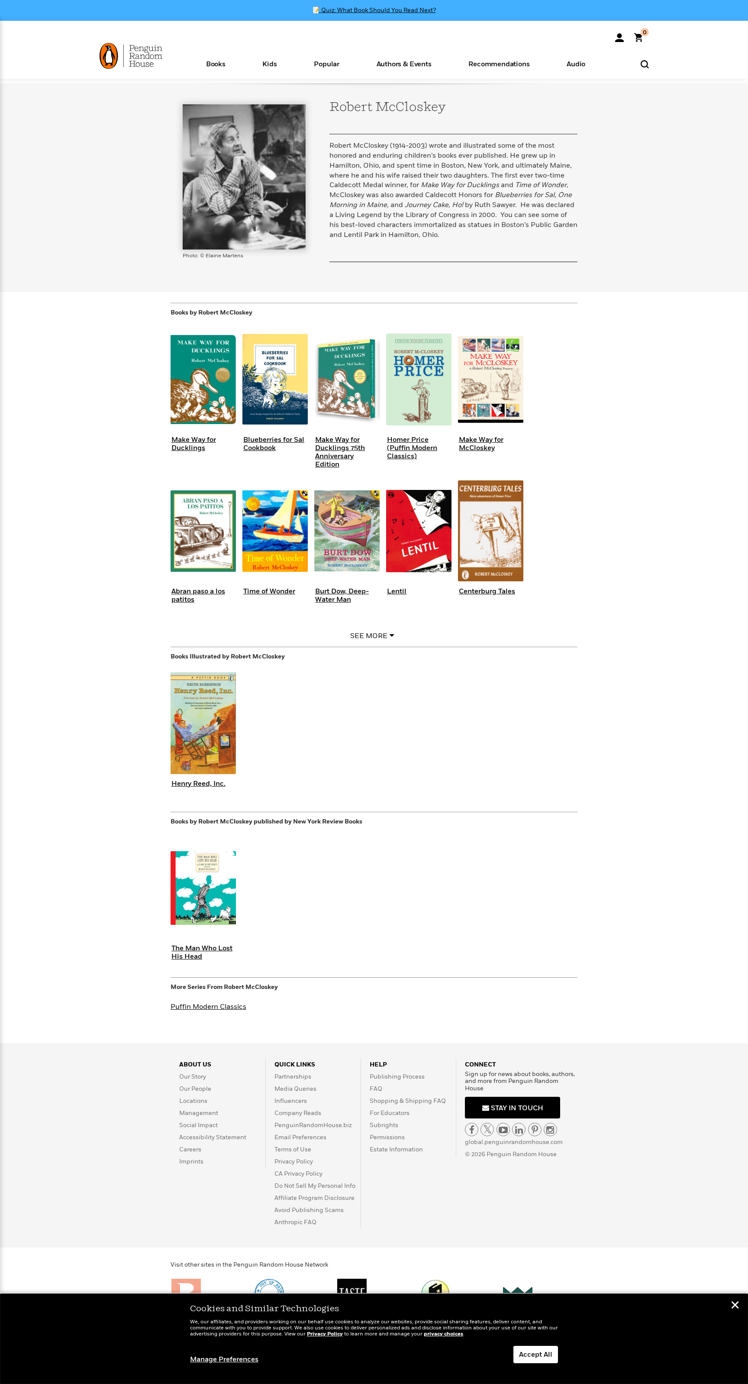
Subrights (384, 1125)
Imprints (191, 1161)
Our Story (192, 1077)
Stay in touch (516, 1108)
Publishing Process (397, 1077)
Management (198, 1113)
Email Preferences (300, 1137)
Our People (195, 1089)
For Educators (389, 1113)
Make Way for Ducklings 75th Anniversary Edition (340, 452)
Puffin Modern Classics (208, 1006)
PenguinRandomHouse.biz (313, 1125)
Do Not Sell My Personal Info (314, 1186)
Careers (190, 1149)
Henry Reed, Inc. (198, 783)
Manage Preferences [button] (224, 1359)
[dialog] (374, 1339)
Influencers (290, 1101)
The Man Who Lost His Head (201, 952)
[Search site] (645, 64)
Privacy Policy (293, 1161)
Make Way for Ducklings (193, 444)
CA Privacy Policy (298, 1174)
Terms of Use (292, 1149)
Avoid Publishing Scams (309, 1210)
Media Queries (295, 1089)
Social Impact (198, 1125)
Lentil (396, 591)
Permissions (387, 1137)
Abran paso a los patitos (198, 595)
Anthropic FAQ (295, 1222)
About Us (195, 1064)
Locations (193, 1101)
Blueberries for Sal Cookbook (273, 444)
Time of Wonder (269, 591)
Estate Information (396, 1149)
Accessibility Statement (212, 1137)
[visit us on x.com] (487, 1129)
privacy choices (443, 1334)
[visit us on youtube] (503, 1129)
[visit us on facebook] (471, 1129)
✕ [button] (735, 1306)
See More (368, 636)
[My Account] (619, 34)
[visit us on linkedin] (519, 1129)
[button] (215, 63)
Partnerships (292, 1077)
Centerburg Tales (487, 591)
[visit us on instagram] (550, 1129)
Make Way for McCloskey (481, 444)
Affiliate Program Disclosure (314, 1198)
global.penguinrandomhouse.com (514, 1142)
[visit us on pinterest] (535, 1129)
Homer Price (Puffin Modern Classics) (412, 448)
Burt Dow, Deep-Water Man (342, 595)
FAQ (376, 1089)
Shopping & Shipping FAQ (408, 1101)
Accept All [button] (535, 1354)
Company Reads (297, 1113)
